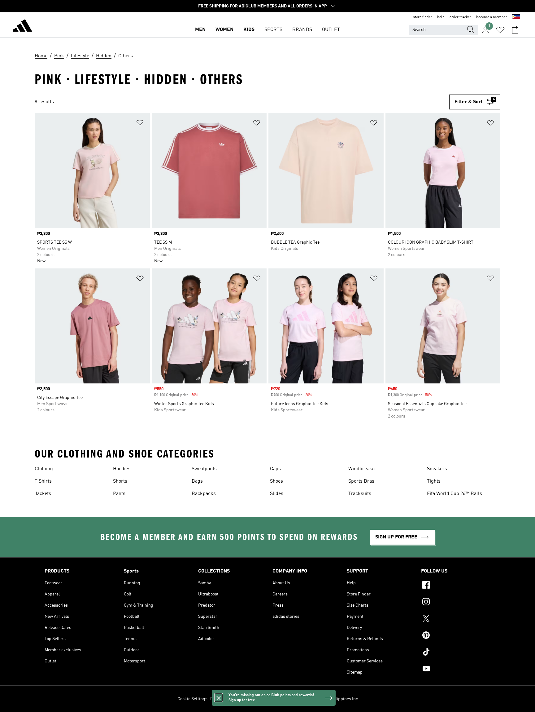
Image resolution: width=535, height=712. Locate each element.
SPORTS (273, 29)
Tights (434, 481)
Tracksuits (359, 493)
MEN (200, 29)
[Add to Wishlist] (140, 124)
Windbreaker (362, 469)
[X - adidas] (455, 619)
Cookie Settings (192, 699)
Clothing (44, 469)
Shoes (276, 481)
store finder (422, 17)
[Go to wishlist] (500, 29)
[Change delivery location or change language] (516, 17)
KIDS (248, 29)
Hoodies (121, 469)
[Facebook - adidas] (455, 585)
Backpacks (204, 493)
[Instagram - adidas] (455, 602)
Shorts (120, 481)
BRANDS (302, 29)
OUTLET (331, 29)
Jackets (43, 493)
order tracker (460, 17)
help (441, 17)
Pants (119, 493)
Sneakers (437, 469)
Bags (197, 481)
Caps (275, 469)
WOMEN (224, 29)
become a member (491, 17)
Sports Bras (361, 481)
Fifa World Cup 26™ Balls (454, 493)
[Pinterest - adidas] (455, 636)
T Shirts (43, 481)
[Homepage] (22, 26)
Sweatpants (204, 469)
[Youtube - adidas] (455, 669)
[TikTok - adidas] (455, 652)
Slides (276, 493)
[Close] (218, 698)
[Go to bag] (515, 29)
